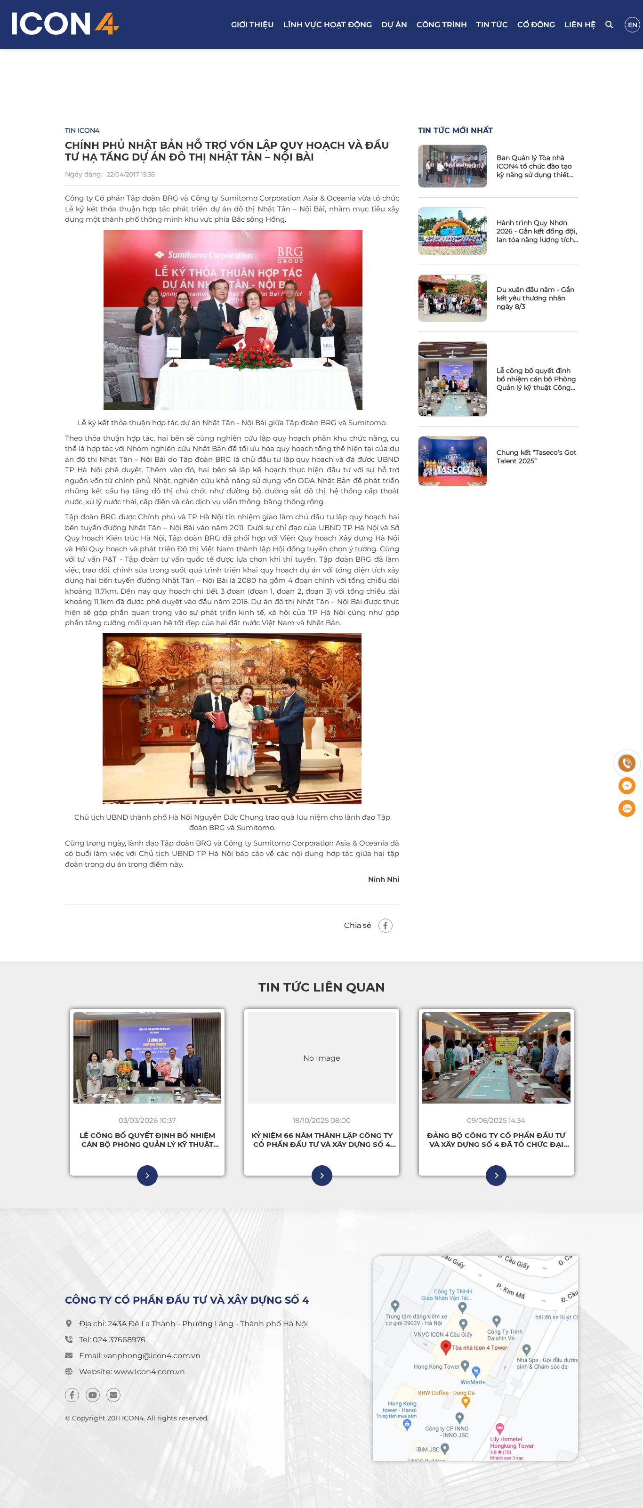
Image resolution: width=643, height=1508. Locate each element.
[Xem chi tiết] (147, 1175)
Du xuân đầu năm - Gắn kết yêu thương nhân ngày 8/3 (535, 298)
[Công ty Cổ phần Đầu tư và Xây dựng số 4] (107, 24)
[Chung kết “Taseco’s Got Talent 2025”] (452, 461)
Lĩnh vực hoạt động (327, 24)
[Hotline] (627, 763)
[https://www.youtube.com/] (93, 1395)
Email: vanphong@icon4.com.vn (140, 1355)
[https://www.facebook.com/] (72, 1395)
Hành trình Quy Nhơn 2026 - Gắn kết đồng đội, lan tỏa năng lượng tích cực (537, 231)
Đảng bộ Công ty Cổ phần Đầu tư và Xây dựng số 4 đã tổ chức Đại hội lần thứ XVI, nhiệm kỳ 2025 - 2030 (496, 1140)
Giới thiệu (252, 24)
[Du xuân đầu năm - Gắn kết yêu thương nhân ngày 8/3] (452, 298)
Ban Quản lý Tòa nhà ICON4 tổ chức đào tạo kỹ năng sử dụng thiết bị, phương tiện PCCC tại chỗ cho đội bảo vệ (537, 166)
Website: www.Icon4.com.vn (132, 1371)
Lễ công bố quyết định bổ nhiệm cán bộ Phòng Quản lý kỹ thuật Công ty (536, 379)
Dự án (394, 24)
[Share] (385, 926)
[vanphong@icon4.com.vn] (113, 1395)
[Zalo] (627, 808)
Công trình (442, 24)
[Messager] (627, 786)
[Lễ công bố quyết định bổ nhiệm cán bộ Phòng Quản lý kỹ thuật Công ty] (452, 379)
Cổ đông (536, 24)
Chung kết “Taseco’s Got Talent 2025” (537, 456)
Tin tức (492, 24)
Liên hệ (580, 24)
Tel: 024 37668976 (112, 1339)
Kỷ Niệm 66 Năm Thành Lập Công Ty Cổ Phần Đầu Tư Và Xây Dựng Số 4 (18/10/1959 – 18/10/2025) (322, 1140)
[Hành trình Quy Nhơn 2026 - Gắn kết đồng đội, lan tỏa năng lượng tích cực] (452, 231)
